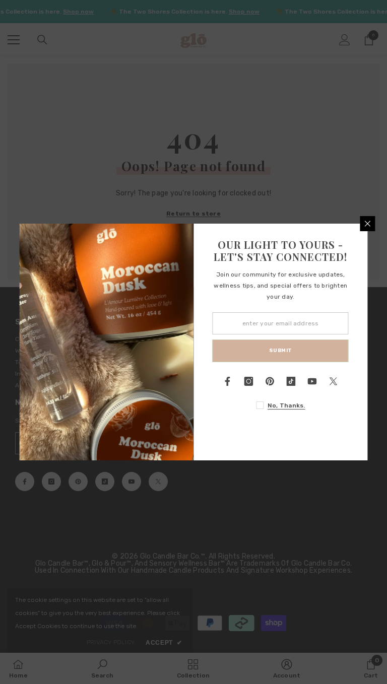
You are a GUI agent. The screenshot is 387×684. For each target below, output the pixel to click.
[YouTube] (312, 381)
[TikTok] (291, 381)
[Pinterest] (270, 381)
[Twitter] (333, 381)
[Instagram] (249, 381)
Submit (280, 351)
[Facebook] (227, 381)
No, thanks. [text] (286, 405)
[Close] (367, 223)
